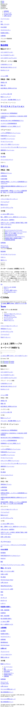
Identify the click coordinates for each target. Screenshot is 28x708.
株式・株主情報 (5, 615)
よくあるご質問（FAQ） (7, 214)
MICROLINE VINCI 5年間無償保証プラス (12, 120)
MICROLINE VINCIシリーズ (8, 67)
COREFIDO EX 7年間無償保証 (9, 113)
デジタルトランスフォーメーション (17, 231)
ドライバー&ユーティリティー (9, 199)
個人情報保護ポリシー (7, 692)
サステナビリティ (20, 236)
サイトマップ (7, 13)
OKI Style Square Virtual (7, 579)
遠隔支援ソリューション (7, 150)
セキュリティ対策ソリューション (10, 144)
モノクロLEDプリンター (7, 55)
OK (1, 284)
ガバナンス (4, 597)
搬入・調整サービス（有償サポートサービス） (14, 217)
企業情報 (12, 240)
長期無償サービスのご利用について (11, 126)
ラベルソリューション (7, 141)
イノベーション (18, 230)
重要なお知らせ (5, 657)
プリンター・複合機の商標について (11, 99)
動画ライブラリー (6, 664)
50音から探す (4, 574)
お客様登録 (4, 176)
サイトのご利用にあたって (8, 689)
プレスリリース (5, 651)
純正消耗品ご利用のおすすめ (9, 88)
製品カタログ (4, 204)
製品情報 (4, 45)
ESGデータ (4, 600)
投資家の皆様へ (18, 238)
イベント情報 (4, 76)
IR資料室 (3, 613)
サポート (4, 166)
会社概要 (3, 631)
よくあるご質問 (5, 621)
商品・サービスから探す (7, 571)
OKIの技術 (14, 235)
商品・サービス (18, 233)
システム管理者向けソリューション (11, 133)
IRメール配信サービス (7, 624)
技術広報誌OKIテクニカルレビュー (10, 555)
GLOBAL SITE (8, 14)
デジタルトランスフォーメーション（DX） (13, 564)
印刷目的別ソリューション (8, 135)
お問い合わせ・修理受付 (7, 219)
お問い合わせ (7, 16)
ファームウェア (5, 201)
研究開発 (3, 552)
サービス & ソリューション (12, 106)
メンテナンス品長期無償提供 (9, 123)
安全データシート (9, 320)
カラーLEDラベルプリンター (9, 58)
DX (2, 561)
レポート (3, 603)
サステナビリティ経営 (7, 589)
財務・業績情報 (5, 610)
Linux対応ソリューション (8, 138)
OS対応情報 (4, 179)
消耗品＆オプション (6, 173)
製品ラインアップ (6, 96)
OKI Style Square (5, 645)
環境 (2, 592)
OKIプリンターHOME (10, 287)
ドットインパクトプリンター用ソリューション (14, 147)
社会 (2, 594)
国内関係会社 (4, 642)
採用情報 (6, 11)
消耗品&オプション (9, 315)
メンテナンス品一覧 (6, 94)
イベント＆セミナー (6, 654)
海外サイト (4, 260)
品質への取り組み (6, 227)
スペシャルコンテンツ (7, 159)
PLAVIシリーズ (5, 70)
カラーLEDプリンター (7, 52)
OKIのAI (3, 558)
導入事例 (3, 156)
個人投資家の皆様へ (6, 618)
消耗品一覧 (4, 82)
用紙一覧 (3, 85)
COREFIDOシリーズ (6, 64)
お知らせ (4, 648)
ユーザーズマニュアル (7, 207)
